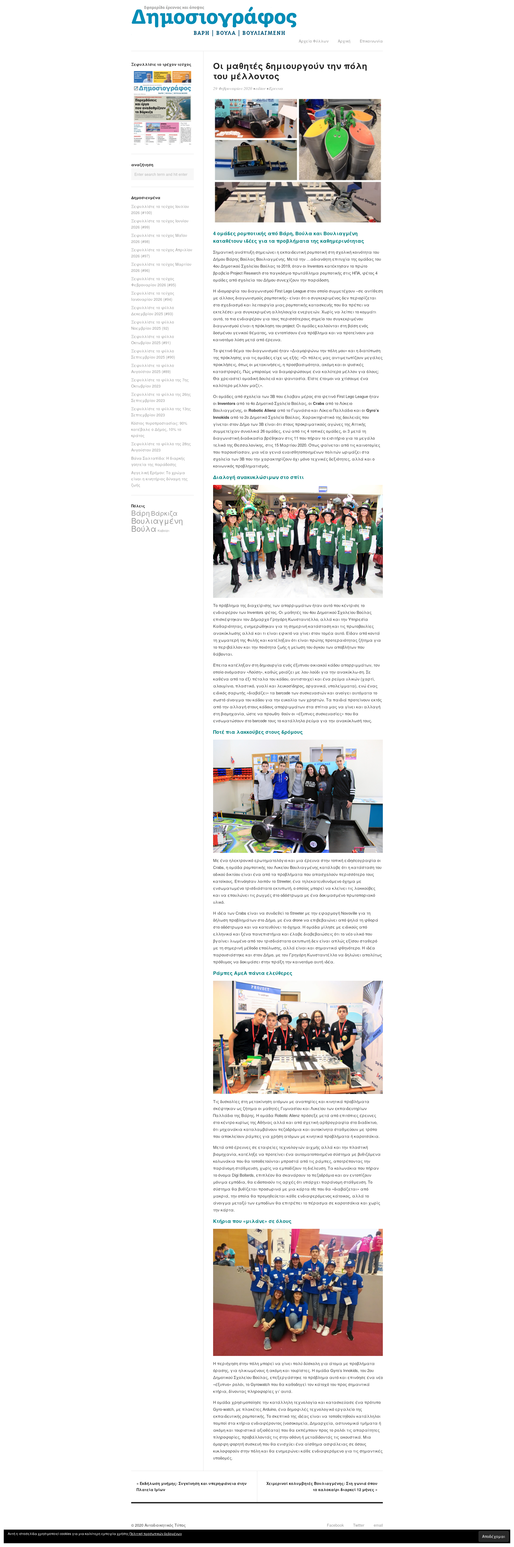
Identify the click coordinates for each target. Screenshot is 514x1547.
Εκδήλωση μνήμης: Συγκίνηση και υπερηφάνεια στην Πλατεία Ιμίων (192, 1486)
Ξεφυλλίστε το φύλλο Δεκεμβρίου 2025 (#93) (152, 310)
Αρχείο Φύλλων (313, 41)
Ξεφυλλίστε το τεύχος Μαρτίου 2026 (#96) (161, 267)
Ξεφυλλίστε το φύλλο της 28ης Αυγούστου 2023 (161, 447)
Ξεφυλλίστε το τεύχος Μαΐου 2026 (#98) (159, 238)
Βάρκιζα (164, 513)
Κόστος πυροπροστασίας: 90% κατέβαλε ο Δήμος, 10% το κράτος (159, 429)
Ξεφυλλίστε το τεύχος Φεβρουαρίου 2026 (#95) (153, 281)
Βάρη (140, 513)
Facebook (335, 1525)
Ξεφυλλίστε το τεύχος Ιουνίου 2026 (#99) (159, 224)
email (378, 1525)
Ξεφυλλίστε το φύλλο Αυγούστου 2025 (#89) (152, 368)
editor (261, 88)
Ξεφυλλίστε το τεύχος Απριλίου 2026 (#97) (161, 253)
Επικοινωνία (371, 41)
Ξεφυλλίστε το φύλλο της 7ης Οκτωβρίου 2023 (160, 383)
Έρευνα (276, 88)
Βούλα (144, 528)
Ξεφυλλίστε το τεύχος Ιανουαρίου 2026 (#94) (152, 296)
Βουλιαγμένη (157, 520)
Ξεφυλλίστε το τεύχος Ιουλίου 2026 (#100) (160, 209)
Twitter (358, 1525)
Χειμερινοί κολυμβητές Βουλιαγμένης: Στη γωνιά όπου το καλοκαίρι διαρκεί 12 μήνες (321, 1486)
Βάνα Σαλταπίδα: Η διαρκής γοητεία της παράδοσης (158, 461)
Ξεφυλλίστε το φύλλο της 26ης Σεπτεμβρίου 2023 (161, 397)
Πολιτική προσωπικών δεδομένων (156, 1533)
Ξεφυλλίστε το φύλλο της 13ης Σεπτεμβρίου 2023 (161, 411)
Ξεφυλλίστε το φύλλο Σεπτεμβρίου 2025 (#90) (153, 354)
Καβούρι (163, 531)
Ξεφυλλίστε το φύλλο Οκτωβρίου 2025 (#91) (152, 339)
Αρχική (344, 41)
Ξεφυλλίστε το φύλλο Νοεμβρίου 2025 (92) (152, 325)
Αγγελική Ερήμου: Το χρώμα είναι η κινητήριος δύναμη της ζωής (159, 479)
